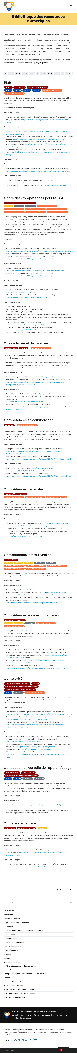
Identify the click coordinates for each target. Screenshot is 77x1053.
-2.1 (17, 90)
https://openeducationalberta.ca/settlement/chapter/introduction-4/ (31, 603)
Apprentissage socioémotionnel (37, 87)
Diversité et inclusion (11, 348)
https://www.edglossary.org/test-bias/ (52, 185)
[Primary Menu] (71, 6)
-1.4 (35, 209)
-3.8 (14, 93)
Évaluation (8, 87)
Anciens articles (11, 890)
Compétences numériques (26, 828)
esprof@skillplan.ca (40, 63)
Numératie (8, 970)
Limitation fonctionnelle (12, 772)
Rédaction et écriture (12, 981)
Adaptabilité (9, 494)
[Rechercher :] (38, 902)
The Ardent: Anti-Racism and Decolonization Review (24, 402)
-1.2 (14, 209)
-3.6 (52, 90)
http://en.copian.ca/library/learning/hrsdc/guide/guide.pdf (33, 747)
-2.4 (35, 212)
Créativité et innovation (13, 946)
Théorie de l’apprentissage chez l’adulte (17, 683)
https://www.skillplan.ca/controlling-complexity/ (23, 742)
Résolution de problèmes (14, 985)
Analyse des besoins (12, 919)
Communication (19, 87)
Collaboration (9, 425)
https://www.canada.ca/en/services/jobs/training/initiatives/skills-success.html (35, 271)
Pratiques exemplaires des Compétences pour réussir (21, 686)
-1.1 (8, 90)
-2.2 (39, 563)
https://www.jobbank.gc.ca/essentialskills (37, 749)
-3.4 (35, 569)
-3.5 (27, 425)
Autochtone (23, 348)
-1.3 (19, 206)
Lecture (7, 958)
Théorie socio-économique (14, 997)
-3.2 (57, 566)
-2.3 (14, 212)
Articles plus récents (64, 890)
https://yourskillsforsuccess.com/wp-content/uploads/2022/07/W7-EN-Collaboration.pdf (38, 476)
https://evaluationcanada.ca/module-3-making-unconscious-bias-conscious (34, 183)
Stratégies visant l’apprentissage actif (19, 989)
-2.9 (14, 566)
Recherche (8, 978)
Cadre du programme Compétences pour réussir (20, 203)
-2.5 (57, 212)
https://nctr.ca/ (44, 394)
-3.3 (36, 90)
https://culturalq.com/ (34, 590)
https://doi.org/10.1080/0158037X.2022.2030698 (25, 536)
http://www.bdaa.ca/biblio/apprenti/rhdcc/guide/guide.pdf (28, 719)
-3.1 (27, 90)
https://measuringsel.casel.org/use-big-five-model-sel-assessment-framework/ (35, 668)
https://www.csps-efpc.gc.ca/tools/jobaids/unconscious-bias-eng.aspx (39, 139)
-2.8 (56, 497)
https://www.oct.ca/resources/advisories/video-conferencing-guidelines (32, 867)
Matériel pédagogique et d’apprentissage (20, 966)
